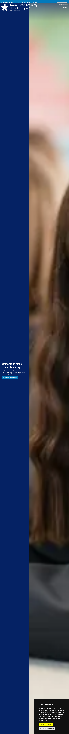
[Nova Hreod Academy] (19, 5)
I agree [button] (42, 724)
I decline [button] (49, 724)
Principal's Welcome (11, 377)
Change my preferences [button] (47, 728)
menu (65, 5)
